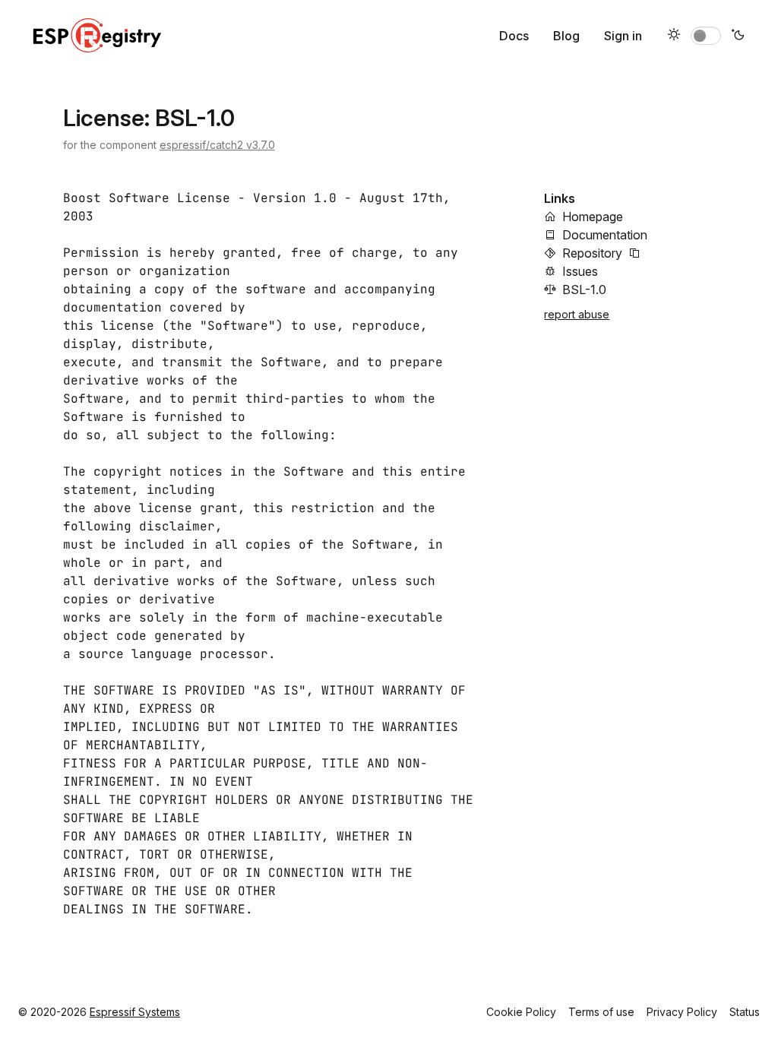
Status (744, 1011)
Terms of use (601, 1011)
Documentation (604, 234)
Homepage (592, 216)
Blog (566, 35)
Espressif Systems (135, 1011)
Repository (592, 253)
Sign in (623, 35)
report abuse (576, 314)
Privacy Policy (682, 1011)
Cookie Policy (521, 1011)
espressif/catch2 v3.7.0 (217, 144)
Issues (580, 271)
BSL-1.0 (584, 289)
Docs (514, 35)
